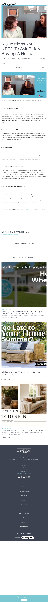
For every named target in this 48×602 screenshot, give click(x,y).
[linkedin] (29, 477)
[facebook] (19, 477)
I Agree (24, 599)
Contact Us (24, 522)
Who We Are (24, 495)
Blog (24, 517)
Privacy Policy (24, 531)
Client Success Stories (24, 491)
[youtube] (24, 477)
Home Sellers (24, 509)
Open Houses (24, 504)
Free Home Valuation (24, 513)
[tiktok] (26, 477)
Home (24, 486)
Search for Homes (24, 526)
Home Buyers (24, 500)
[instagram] (21, 477)
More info (28, 597)
